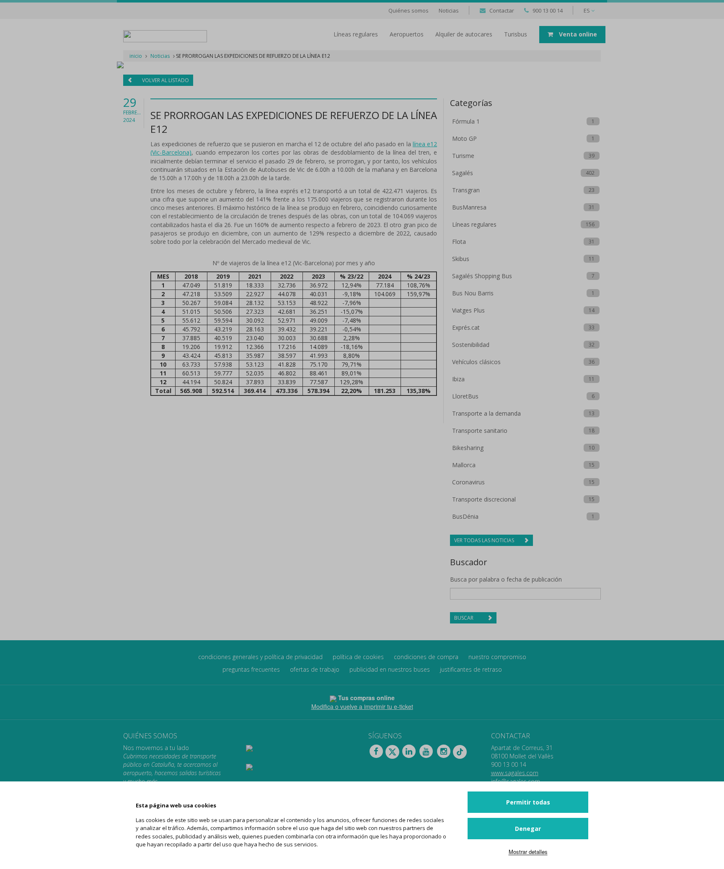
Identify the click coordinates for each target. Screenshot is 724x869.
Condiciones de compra (426, 657)
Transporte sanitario (479, 430)
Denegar (528, 829)
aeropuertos (407, 34)
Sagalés (462, 173)
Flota (459, 242)
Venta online (577, 34)
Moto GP (464, 138)
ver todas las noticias (484, 540)
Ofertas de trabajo (314, 669)
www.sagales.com (514, 773)
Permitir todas (528, 802)
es (587, 10)
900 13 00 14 (548, 10)
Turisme (463, 156)
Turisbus (515, 34)
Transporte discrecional (484, 499)
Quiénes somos (408, 10)
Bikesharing (468, 448)
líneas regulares (356, 34)
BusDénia (465, 516)
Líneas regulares (474, 224)
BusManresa (469, 207)
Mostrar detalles (528, 852)
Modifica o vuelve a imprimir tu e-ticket (362, 706)
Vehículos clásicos (476, 362)
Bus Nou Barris (473, 293)
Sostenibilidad (470, 345)
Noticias (449, 10)
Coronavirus (468, 482)
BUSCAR (464, 617)
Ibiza (458, 379)
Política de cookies (358, 657)
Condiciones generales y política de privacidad (260, 657)
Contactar (501, 10)
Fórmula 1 (466, 121)
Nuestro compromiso (497, 657)
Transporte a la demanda (486, 413)
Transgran (466, 190)
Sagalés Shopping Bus (482, 276)
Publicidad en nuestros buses (389, 669)
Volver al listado (165, 80)
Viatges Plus (468, 310)
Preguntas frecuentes (251, 669)
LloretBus (465, 396)
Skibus (460, 259)
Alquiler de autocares (463, 34)
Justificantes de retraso (471, 669)
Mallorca (464, 465)
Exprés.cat (466, 327)
